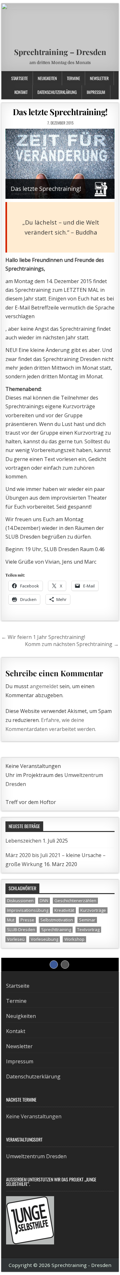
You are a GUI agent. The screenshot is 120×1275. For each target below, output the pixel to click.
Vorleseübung (44, 939)
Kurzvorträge (93, 910)
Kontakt (21, 92)
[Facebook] (101, 77)
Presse (27, 920)
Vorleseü (16, 939)
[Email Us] (108, 77)
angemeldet (44, 686)
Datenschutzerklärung (57, 92)
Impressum (96, 92)
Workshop (74, 939)
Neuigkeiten (47, 78)
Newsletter (99, 78)
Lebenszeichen (23, 840)
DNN (44, 900)
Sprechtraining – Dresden (60, 52)
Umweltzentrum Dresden (36, 1156)
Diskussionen (20, 900)
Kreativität (64, 910)
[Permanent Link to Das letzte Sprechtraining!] (60, 164)
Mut (10, 920)
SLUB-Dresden (21, 929)
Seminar (87, 920)
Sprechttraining (56, 929)
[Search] (115, 77)
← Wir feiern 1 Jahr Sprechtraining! (43, 637)
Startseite (19, 78)
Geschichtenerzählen (75, 900)
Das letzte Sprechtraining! (60, 111)
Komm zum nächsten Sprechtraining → (72, 644)
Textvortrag (88, 929)
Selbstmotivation (56, 920)
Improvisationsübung (27, 910)
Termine (73, 78)
